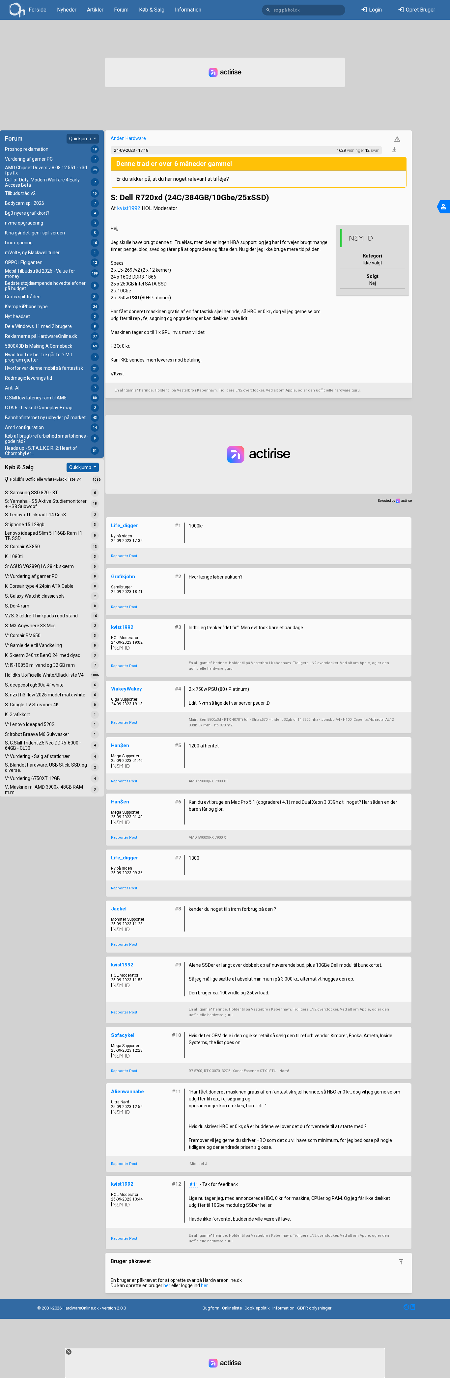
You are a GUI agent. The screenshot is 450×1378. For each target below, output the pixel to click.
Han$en (120, 745)
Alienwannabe (127, 1091)
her (166, 1285)
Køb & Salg (151, 10)
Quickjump (80, 138)
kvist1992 (128, 208)
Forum (121, 10)
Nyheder (66, 10)
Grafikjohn (123, 577)
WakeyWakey (126, 689)
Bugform (211, 1308)
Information (188, 10)
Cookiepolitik (257, 1308)
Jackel (119, 909)
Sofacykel (122, 1035)
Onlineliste (232, 1308)
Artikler (95, 10)
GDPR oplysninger (314, 1308)
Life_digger (124, 525)
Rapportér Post (124, 556)
